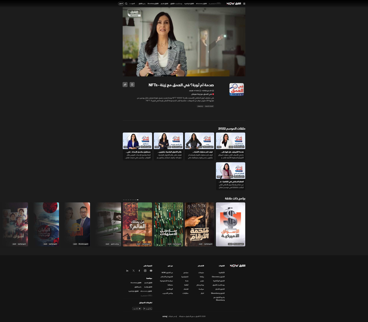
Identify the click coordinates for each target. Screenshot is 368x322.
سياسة (201, 289)
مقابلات (185, 293)
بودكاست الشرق (115, 244)
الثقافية (222, 272)
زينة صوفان (200, 106)
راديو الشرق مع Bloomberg (219, 298)
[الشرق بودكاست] (176, 3)
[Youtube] (150, 271)
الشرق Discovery (218, 276)
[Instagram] (144, 271)
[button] (184, 42)
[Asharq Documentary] (133, 291)
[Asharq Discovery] (146, 291)
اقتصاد (231, 147)
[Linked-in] (127, 271)
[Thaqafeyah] (146, 295)
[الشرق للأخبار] (164, 3)
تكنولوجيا (184, 276)
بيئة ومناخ (200, 285)
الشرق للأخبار (220, 289)
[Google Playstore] (147, 308)
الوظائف (169, 289)
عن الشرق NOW (167, 272)
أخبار (202, 293)
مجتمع (186, 272)
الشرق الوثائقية (208, 244)
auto (235, 73)
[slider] (184, 70)
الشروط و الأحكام (167, 276)
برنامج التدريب (167, 293)
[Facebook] (138, 271)
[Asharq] (148, 283)
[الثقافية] (215, 4)
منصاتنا (170, 285)
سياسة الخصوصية (166, 280)
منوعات (201, 272)
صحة (186, 280)
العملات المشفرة (209, 106)
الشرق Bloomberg (239, 147)
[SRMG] (165, 316)
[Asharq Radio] (138, 287)
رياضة (202, 276)
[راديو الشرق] (142, 3)
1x (229, 73)
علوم (202, 280)
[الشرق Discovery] (201, 3)
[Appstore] (136, 308)
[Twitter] (132, 271)
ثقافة (186, 285)
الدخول (121, 4)
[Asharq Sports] (148, 287)
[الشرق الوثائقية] (189, 3)
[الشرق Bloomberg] (153, 3)
